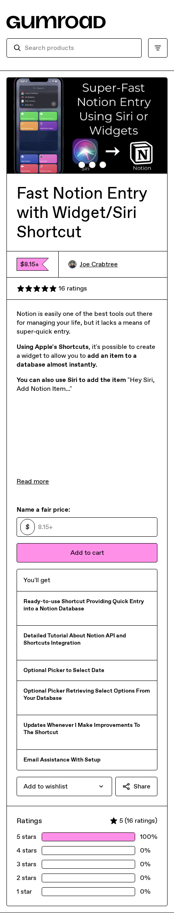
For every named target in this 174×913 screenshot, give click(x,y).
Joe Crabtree (99, 264)
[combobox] (79, 48)
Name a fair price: (43, 509)
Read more (33, 481)
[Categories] (158, 48)
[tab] (71, 164)
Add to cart (87, 552)
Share (142, 786)
